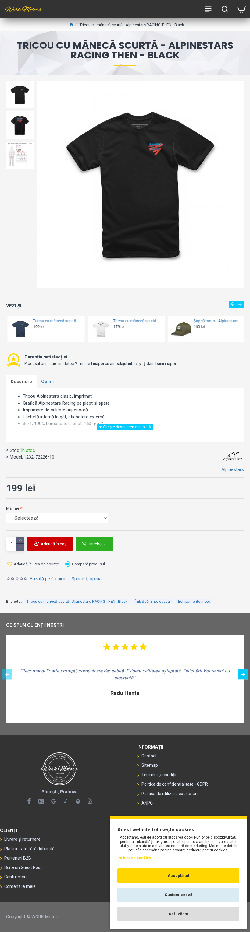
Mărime (12, 508)
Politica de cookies (134, 858)
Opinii (47, 381)
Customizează (178, 894)
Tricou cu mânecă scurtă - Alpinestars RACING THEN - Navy (56, 321)
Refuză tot (178, 914)
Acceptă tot (178, 875)
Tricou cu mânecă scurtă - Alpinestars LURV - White (136, 321)
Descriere (21, 381)
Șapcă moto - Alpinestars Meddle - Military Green (216, 321)
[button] (232, 304)
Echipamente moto (194, 601)
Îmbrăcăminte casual (153, 601)
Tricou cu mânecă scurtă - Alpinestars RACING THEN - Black (77, 601)
